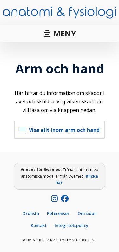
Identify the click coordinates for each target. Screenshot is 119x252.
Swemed (52, 169)
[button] (59, 33)
